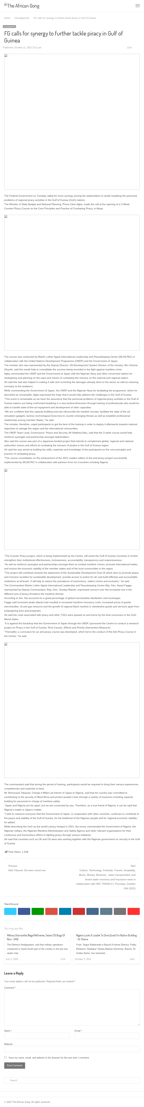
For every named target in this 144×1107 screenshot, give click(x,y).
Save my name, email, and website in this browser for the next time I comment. (49, 1057)
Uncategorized (9, 26)
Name (8, 1030)
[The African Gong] (45, 6)
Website (8, 1044)
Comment (10, 987)
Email (78, 1030)
